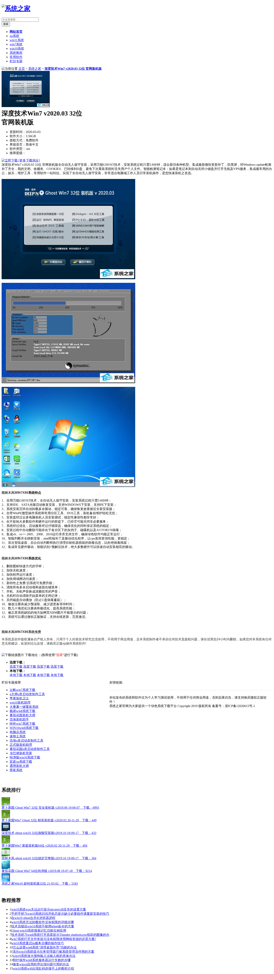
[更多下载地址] (29, 160)
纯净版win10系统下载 (25, 757)
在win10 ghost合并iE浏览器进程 (33, 918)
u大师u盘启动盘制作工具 (27, 694)
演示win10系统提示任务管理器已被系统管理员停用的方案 (53, 951)
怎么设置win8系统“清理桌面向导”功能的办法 (45, 947)
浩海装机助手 (19, 719)
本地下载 (16, 675)
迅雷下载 (16, 666)
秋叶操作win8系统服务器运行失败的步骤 (42, 960)
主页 (21, 68)
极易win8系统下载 (22, 711)
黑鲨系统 (16, 770)
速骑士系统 (18, 736)
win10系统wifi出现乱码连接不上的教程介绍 (43, 968)
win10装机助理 (20, 702)
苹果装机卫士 (19, 698)
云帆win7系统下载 (22, 690)
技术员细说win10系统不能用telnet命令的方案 (42, 926)
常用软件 (16, 57)
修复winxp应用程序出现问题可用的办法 (41, 964)
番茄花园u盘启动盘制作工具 (30, 749)
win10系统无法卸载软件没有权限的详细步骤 (42, 922)
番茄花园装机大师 (22, 715)
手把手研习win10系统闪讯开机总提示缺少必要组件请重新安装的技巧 (60, 913)
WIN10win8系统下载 (24, 728)
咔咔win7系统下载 (22, 723)
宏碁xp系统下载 (21, 761)
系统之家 (34, 68)
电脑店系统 (18, 732)
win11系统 (17, 40)
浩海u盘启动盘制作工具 (26, 740)
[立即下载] (10, 160)
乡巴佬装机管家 (21, 753)
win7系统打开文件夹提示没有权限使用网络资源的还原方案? (53, 939)
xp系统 (14, 36)
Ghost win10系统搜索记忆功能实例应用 (38, 930)
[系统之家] (16, 8)
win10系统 (17, 48)
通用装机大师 (19, 766)
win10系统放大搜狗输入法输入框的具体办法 (44, 956)
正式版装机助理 (21, 744)
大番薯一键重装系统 (24, 706)
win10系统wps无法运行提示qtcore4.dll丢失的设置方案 (48, 909)
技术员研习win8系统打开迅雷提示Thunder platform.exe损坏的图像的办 (60, 934)
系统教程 (16, 52)
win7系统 (16, 44)
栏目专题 (16, 61)
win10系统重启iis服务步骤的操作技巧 (37, 943)
